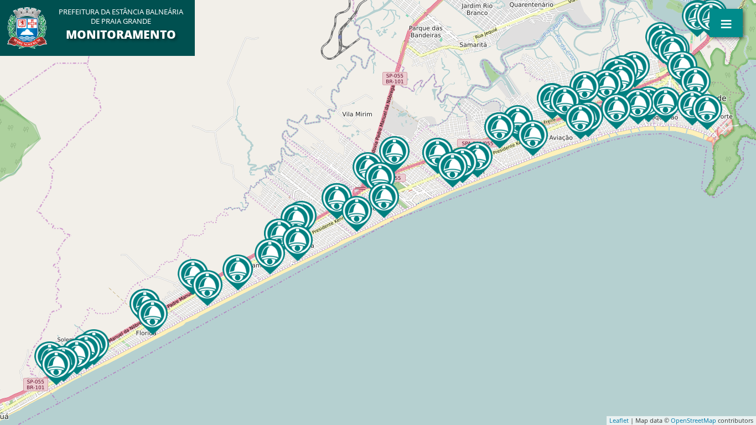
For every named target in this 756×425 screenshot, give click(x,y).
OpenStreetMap (693, 420)
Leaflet (619, 420)
